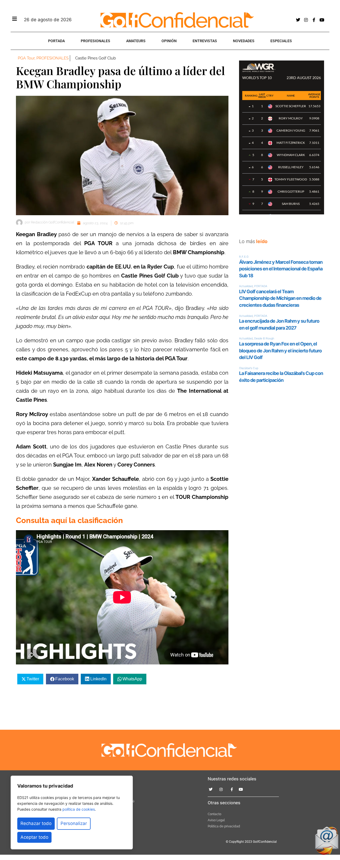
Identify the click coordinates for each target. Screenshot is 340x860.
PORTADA (56, 41)
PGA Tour (26, 58)
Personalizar (74, 823)
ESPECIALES (281, 41)
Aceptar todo (34, 837)
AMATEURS (136, 41)
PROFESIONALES (95, 41)
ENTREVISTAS (205, 41)
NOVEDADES (243, 41)
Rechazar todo (36, 823)
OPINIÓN (169, 41)
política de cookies (78, 809)
